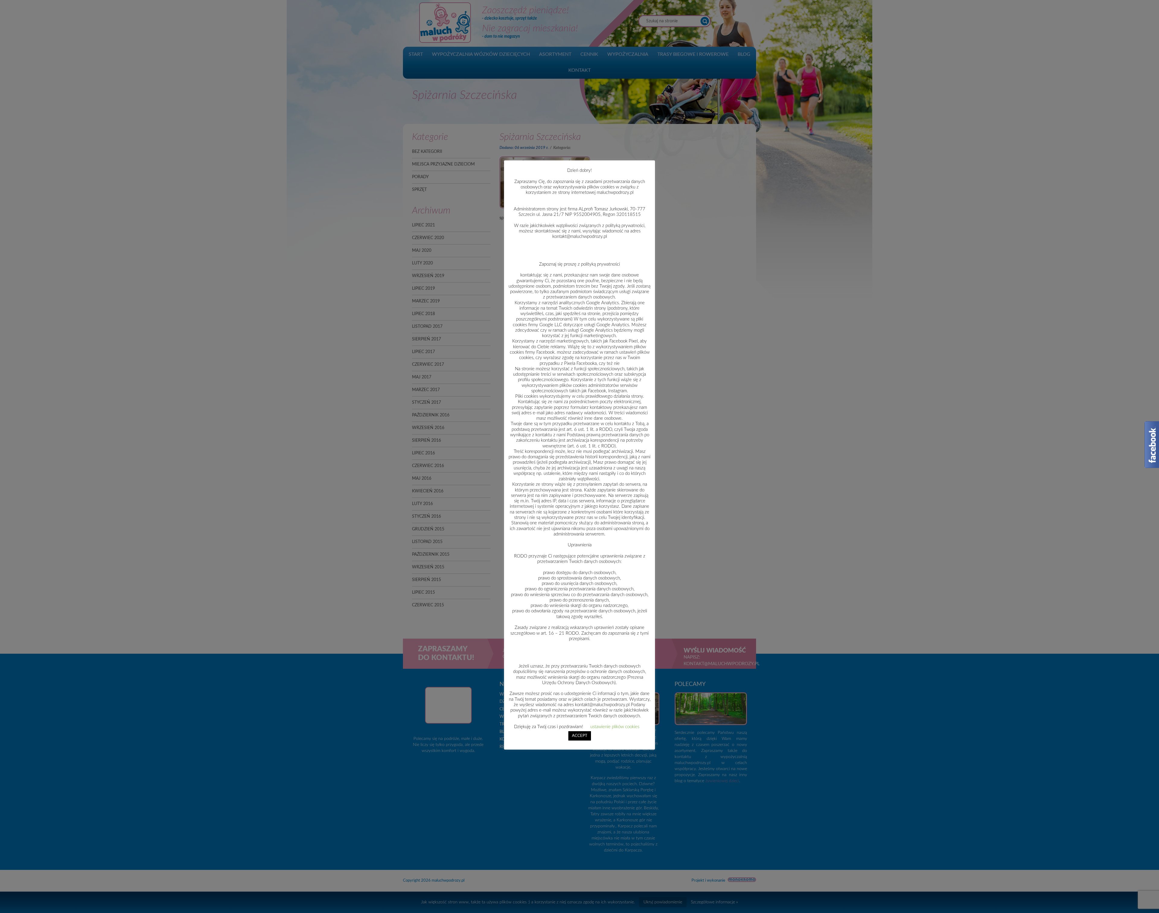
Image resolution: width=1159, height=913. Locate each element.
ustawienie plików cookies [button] (614, 727)
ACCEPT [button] (579, 736)
